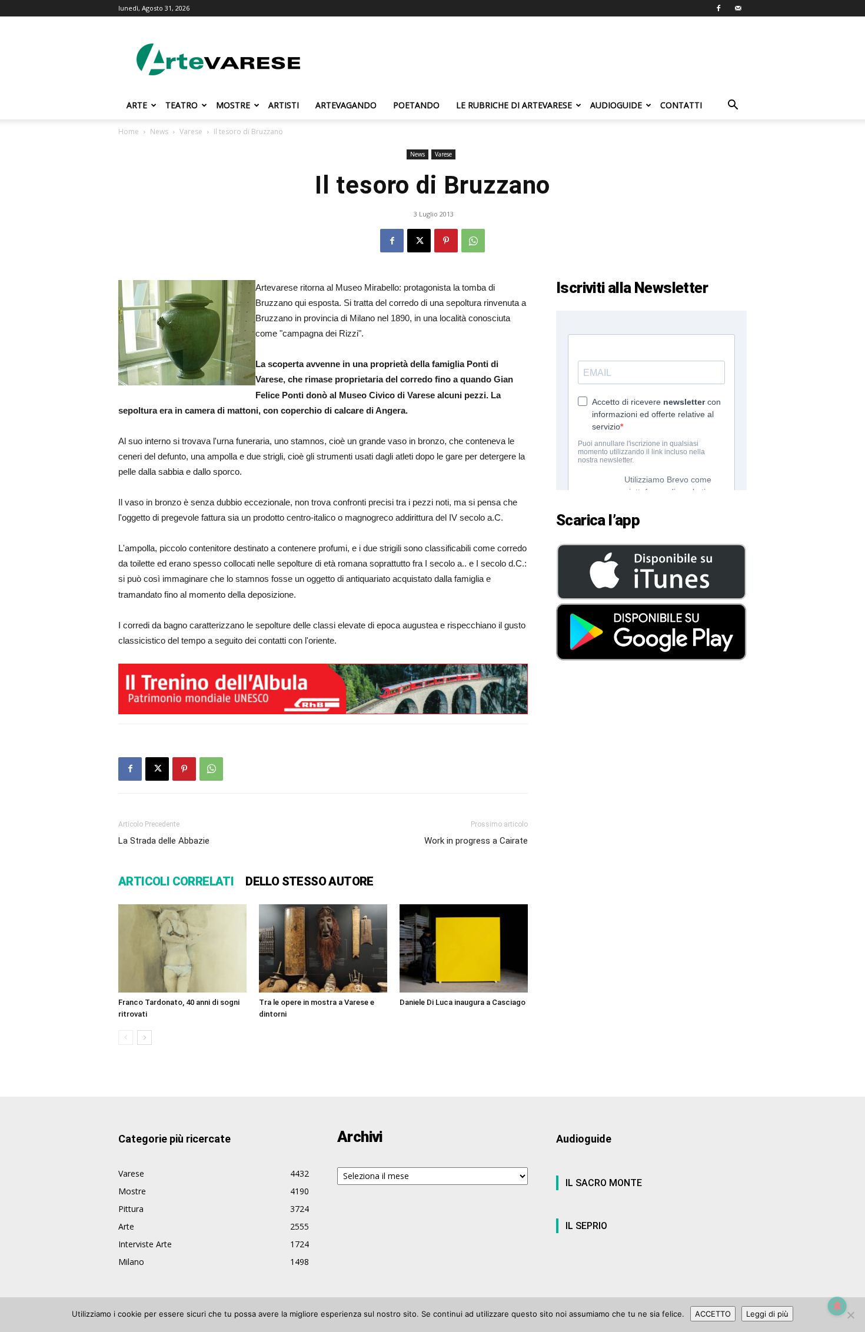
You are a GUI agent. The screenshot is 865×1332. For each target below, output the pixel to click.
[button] (732, 106)
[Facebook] (718, 8)
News (159, 131)
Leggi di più (767, 1313)
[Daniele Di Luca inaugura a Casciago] (464, 948)
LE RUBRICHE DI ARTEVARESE (514, 105)
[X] (419, 240)
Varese (190, 131)
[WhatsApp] (473, 240)
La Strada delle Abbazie (163, 840)
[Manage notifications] (837, 1306)
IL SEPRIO (586, 1225)
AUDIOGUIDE (616, 105)
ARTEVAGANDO (346, 105)
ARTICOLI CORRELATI (176, 881)
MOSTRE (233, 105)
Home (128, 131)
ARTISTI (283, 105)
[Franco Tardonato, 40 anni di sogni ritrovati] (182, 948)
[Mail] (738, 8)
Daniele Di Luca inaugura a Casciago (462, 1002)
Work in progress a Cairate (476, 840)
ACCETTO (713, 1313)
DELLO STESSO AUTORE (309, 881)
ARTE (137, 105)
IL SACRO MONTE (603, 1182)
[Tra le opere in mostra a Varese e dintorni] (323, 948)
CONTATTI (681, 105)
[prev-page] (125, 1037)
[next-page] (144, 1037)
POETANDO (416, 105)
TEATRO (181, 105)
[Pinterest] (446, 240)
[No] (850, 1315)
